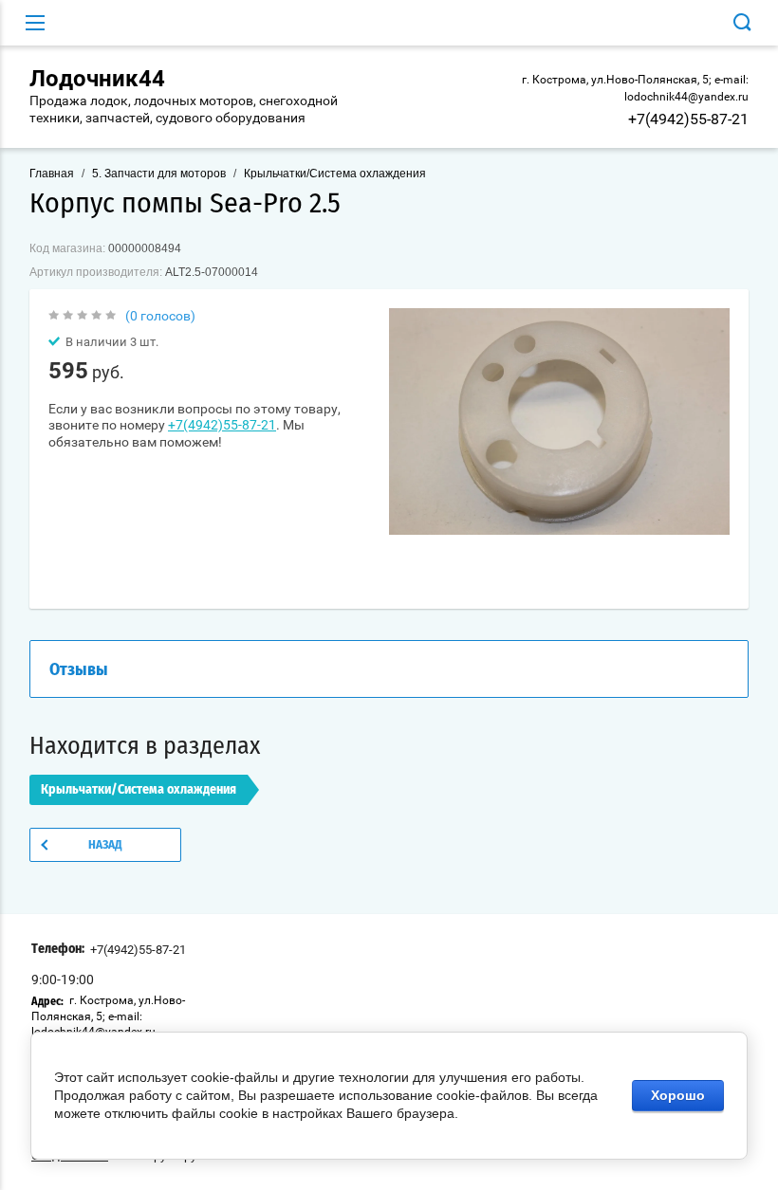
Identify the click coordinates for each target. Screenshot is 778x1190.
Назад (105, 845)
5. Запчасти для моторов (159, 173)
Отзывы (78, 670)
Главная (51, 173)
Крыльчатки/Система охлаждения (335, 173)
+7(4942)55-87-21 (688, 119)
